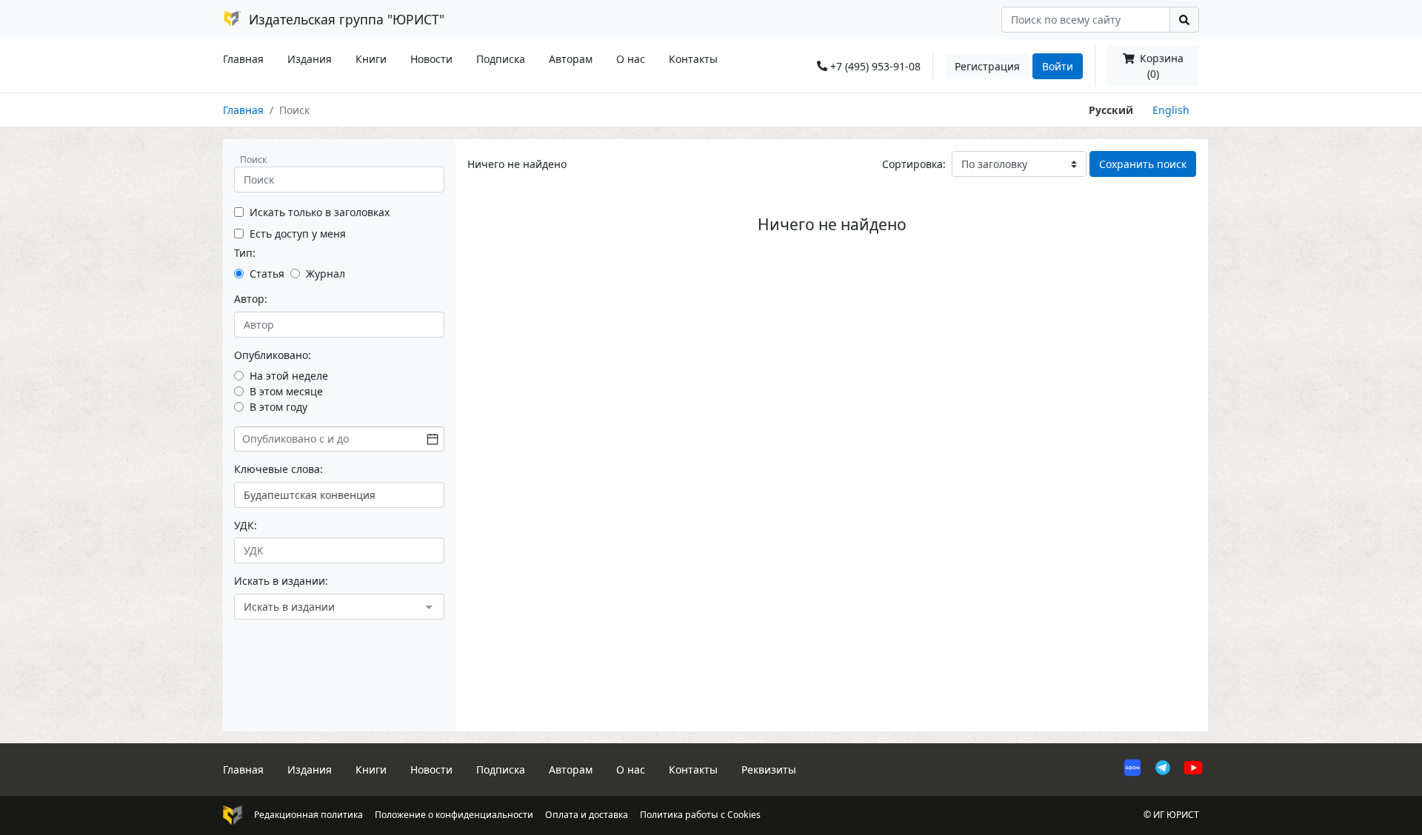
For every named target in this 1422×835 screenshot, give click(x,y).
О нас (630, 59)
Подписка (500, 59)
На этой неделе (289, 376)
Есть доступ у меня (298, 234)
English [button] (1170, 110)
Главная (243, 59)
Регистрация (987, 66)
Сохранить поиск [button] (1142, 164)
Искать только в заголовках (320, 212)
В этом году (278, 407)
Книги (371, 59)
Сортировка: (914, 164)
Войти (1057, 66)
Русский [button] (1111, 110)
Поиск (253, 159)
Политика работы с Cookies (700, 814)
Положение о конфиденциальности (454, 814)
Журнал (325, 273)
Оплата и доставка (586, 814)
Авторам (570, 59)
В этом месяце (286, 391)
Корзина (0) (1160, 66)
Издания (309, 59)
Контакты (693, 59)
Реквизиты (768, 769)
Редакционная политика (308, 814)
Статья (267, 273)
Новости (431, 59)
